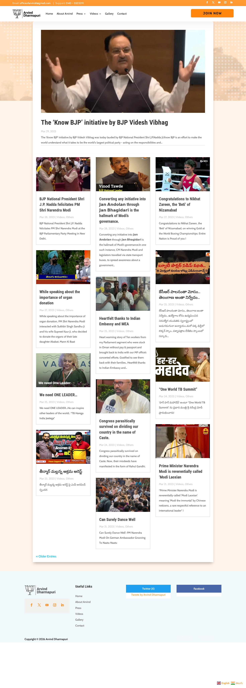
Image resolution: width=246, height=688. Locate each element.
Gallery (109, 13)
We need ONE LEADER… (58, 395)
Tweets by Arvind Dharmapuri (148, 594)
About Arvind (65, 13)
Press (79, 13)
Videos (94, 13)
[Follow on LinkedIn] (231, 2)
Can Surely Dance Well (117, 519)
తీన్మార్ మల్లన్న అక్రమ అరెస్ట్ (60, 471)
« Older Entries (46, 556)
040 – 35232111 (75, 3)
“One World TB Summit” (178, 389)
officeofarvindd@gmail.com (35, 3)
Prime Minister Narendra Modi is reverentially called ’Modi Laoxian (180, 472)
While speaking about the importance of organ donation (59, 297)
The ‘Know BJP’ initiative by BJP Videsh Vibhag (104, 122)
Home (49, 13)
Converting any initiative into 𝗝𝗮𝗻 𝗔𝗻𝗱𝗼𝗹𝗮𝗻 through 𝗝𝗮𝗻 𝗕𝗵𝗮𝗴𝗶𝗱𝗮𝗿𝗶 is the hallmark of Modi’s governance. (122, 210)
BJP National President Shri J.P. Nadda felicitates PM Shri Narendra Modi (61, 205)
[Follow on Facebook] (207, 2)
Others (70, 217)
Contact (122, 13)
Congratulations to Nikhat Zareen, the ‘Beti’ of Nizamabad (179, 205)
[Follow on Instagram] (225, 2)
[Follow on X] (213, 2)
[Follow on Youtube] (219, 2)
